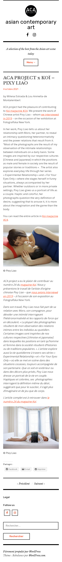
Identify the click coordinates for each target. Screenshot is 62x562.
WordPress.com (37, 555)
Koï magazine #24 (17, 110)
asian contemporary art (31, 24)
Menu (30, 62)
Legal (6, 497)
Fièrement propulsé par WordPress (22, 551)
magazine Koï (28, 284)
